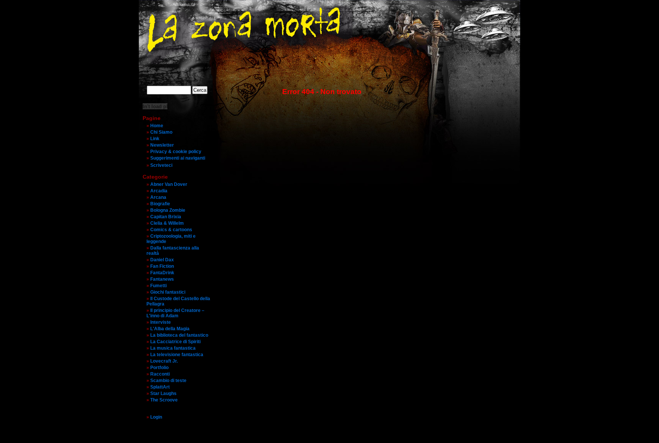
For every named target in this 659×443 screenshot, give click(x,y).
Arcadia (158, 191)
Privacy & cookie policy (175, 151)
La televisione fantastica (176, 354)
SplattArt (160, 387)
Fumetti (158, 285)
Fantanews (162, 279)
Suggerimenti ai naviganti (177, 158)
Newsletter (162, 145)
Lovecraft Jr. (164, 361)
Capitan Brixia (165, 216)
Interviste (160, 322)
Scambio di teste (168, 380)
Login (156, 417)
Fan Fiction (162, 266)
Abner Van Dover (168, 184)
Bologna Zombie (167, 210)
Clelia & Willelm (167, 223)
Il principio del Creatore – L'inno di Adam (175, 313)
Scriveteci (161, 165)
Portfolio (159, 367)
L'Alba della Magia (170, 328)
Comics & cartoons (171, 229)
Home (156, 125)
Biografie (160, 203)
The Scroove (164, 400)
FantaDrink (162, 272)
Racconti (160, 374)
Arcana (158, 197)
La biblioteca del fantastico (179, 335)
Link (154, 138)
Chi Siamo (161, 132)
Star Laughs (163, 393)
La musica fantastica (173, 348)
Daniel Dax (162, 259)
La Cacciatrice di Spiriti (175, 341)
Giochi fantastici (167, 292)
